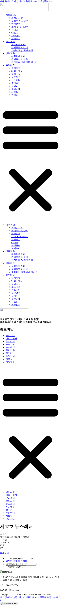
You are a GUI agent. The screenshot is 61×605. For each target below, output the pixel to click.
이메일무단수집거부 (45, 597)
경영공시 (15, 29)
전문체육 (10, 41)
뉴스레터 (15, 80)
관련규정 (15, 35)
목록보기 (4, 553)
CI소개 (14, 32)
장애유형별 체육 (19, 59)
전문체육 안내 (18, 44)
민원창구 (15, 95)
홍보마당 (10, 65)
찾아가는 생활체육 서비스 (24, 62)
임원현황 (15, 24)
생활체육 (10, 53)
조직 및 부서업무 (19, 27)
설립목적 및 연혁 (19, 21)
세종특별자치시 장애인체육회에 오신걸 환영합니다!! (26, 1)
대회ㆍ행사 (17, 71)
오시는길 (15, 38)
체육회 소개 (12, 15)
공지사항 (15, 68)
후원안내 (15, 89)
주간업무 (15, 83)
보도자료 (15, 77)
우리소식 (15, 74)
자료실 (14, 92)
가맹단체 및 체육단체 (22, 50)
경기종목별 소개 (19, 47)
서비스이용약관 (27, 597)
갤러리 (14, 86)
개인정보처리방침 (9, 597)
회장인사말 (17, 18)
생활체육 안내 (18, 56)
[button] (30, 160)
